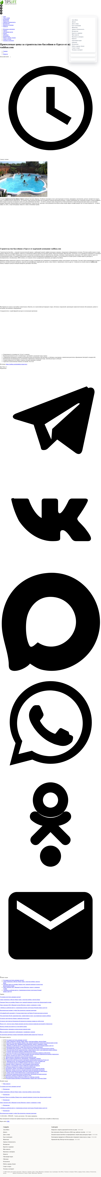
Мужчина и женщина (9, 29)
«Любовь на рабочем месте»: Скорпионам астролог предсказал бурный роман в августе (23, 1007)
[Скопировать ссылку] (0, 976)
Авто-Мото (6, 1129)
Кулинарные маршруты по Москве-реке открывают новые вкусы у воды (71, 1137)
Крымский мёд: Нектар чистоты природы (62, 1139)
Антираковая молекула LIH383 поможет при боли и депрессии (23, 1062)
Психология (6, 36)
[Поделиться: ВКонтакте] (50, 571)
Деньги (5, 30)
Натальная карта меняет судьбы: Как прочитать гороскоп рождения (18, 1010)
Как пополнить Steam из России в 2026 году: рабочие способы (22, 1077)
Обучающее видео (8, 32)
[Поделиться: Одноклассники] (50, 874)
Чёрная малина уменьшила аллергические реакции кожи (15, 1029)
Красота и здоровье (8, 1147)
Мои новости (6, 1083)
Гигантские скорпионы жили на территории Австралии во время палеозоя (26, 1074)
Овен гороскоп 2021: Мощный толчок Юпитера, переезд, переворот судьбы (20, 1005)
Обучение (5, 35)
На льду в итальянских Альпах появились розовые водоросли (23, 1065)
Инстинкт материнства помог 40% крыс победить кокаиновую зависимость (26, 1071)
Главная (5, 51)
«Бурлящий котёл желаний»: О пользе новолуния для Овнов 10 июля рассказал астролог (24, 1013)
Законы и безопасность (9, 1142)
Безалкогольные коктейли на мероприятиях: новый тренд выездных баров (26, 1078)
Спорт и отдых (7, 39)
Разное (5, 33)
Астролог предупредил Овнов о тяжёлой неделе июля (14, 1018)
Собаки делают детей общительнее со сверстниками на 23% (22, 1072)
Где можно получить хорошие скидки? (13, 980)
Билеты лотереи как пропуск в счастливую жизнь (13, 1026)
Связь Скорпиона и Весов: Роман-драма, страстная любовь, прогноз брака (20, 999)
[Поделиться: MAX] (50, 672)
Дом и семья (6, 1134)
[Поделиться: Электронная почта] (50, 976)
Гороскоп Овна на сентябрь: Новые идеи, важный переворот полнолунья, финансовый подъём (25, 1002)
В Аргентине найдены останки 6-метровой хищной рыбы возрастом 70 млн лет (21, 1034)
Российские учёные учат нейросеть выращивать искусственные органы (25, 1068)
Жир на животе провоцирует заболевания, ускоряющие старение (17, 1032)
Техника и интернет (8, 40)
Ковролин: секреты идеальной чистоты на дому (18, 1075)
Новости (5, 54)
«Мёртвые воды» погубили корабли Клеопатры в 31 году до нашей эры (25, 1061)
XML (8, 1121)
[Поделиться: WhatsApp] (50, 773)
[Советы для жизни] (8, 4)
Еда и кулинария (7, 1137)
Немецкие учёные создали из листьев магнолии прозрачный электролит (25, 1069)
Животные (6, 1139)
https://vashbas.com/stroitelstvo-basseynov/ (16, 364)
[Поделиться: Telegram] (50, 470)
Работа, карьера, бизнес (9, 37)
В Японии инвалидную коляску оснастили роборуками (21, 1067)
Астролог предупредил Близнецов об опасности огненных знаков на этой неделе (22, 1021)
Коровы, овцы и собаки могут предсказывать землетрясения (22, 1064)
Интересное (6, 1089)
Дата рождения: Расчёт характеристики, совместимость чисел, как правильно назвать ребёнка (25, 1015)
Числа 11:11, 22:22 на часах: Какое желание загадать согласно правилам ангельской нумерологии (26, 1023)
